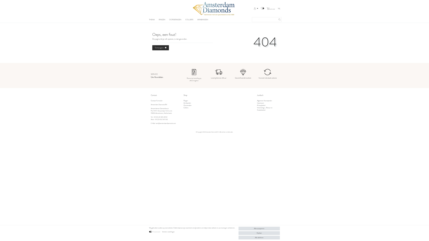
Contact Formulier (157, 101)
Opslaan (259, 233)
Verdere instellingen (168, 232)
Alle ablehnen (259, 238)
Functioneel (156, 232)
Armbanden (202, 19)
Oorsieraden (175, 19)
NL (279, 9)
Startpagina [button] (159, 47)
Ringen (162, 19)
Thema (152, 19)
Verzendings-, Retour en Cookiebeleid (264, 109)
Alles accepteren (259, 228)
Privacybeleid (261, 105)
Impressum (260, 103)
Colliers (189, 19)
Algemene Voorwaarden (264, 101)
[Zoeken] (279, 19)
